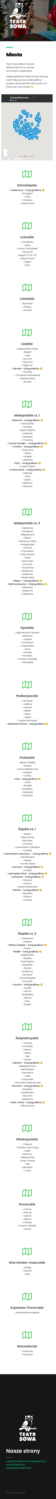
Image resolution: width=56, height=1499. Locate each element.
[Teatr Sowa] (18, 15)
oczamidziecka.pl (15, 1464)
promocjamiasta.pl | (35, 1461)
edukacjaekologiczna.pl (18, 1467)
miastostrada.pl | (15, 1461)
